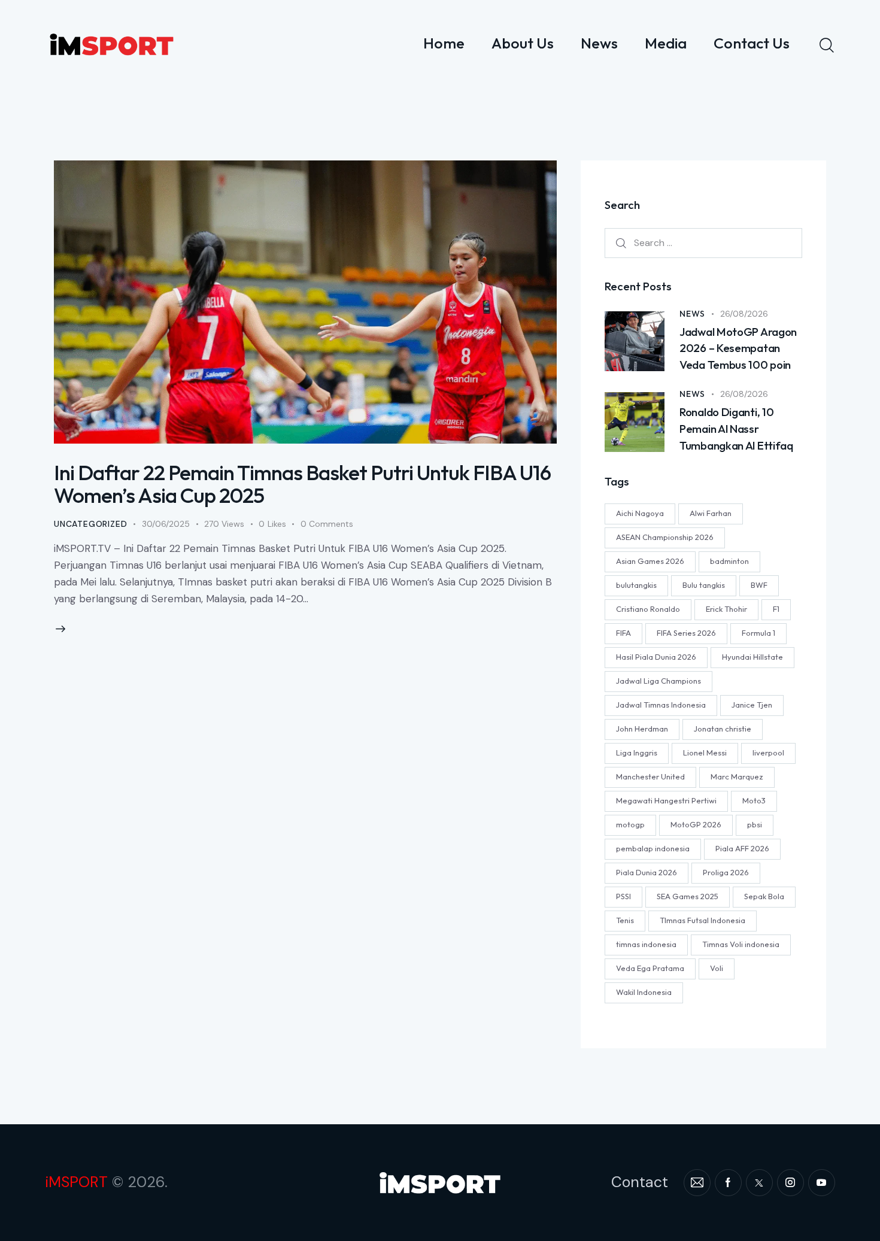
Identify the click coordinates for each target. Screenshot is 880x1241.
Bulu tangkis (703, 585)
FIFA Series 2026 (686, 633)
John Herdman (642, 729)
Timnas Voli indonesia (740, 944)
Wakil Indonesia (644, 992)
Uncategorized (90, 523)
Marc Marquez (737, 777)
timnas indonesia (646, 944)
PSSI (623, 897)
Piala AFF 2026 (742, 849)
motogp (630, 825)
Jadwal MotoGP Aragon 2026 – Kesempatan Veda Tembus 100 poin (738, 348)
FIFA (623, 633)
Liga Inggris (636, 753)
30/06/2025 (166, 523)
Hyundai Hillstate (752, 657)
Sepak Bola (764, 897)
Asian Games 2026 (650, 561)
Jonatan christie (722, 729)
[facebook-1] (728, 1182)
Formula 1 (758, 633)
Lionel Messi (705, 753)
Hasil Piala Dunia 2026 (656, 657)
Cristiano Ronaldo (648, 609)
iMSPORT (76, 1182)
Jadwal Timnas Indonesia (661, 705)
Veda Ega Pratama (650, 968)
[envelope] (697, 1182)
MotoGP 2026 (695, 825)
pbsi (754, 825)
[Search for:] (703, 243)
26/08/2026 (744, 313)
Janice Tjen (752, 705)
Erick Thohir (726, 609)
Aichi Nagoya (640, 513)
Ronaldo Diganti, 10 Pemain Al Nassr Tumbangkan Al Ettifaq (736, 429)
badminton (729, 561)
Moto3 (754, 801)
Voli (716, 968)
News (692, 313)
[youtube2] (821, 1182)
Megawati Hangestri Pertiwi (666, 801)
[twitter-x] (759, 1182)
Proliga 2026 (726, 873)
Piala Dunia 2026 (646, 873)
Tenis (625, 921)
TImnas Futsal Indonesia (702, 921)
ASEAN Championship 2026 (665, 537)
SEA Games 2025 (687, 897)
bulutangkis (636, 585)
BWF (759, 585)
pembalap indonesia (653, 849)
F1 (776, 609)
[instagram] (790, 1182)
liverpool (768, 753)
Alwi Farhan (711, 513)
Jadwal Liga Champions (658, 681)
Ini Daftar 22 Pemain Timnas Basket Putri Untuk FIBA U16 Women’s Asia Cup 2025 (302, 483)
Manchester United (650, 777)
